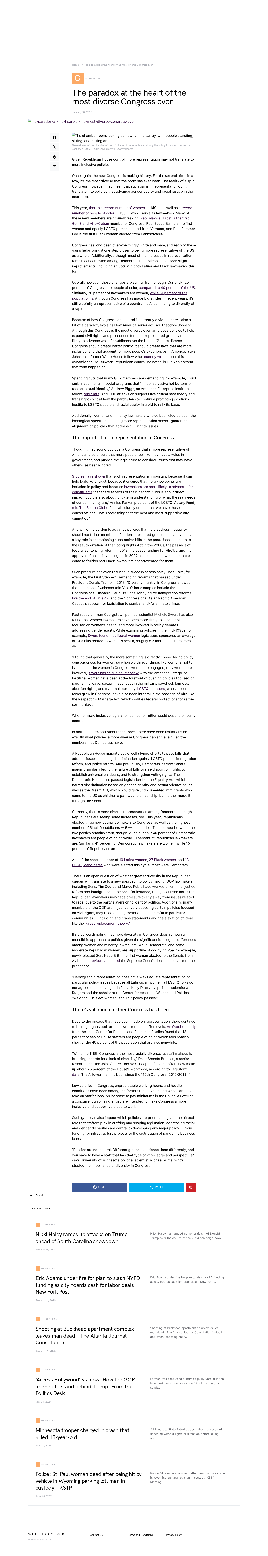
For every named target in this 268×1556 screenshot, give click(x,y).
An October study (181, 1026)
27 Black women (162, 860)
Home (75, 64)
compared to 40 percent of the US (167, 287)
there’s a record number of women (117, 208)
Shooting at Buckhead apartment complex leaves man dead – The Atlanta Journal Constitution (85, 1336)
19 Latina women (133, 860)
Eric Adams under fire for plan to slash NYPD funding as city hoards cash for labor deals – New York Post (88, 1285)
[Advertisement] (134, 25)
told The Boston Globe (90, 507)
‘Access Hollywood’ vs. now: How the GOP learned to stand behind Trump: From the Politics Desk (85, 1387)
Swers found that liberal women (114, 635)
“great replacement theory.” (107, 923)
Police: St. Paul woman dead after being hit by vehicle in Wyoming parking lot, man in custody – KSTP (89, 1481)
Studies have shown (88, 476)
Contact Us (96, 1534)
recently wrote (155, 356)
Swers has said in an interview (114, 673)
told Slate (91, 394)
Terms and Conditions (140, 1534)
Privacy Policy (174, 1534)
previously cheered (104, 960)
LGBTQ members (151, 688)
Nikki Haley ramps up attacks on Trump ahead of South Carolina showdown (81, 1238)
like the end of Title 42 (90, 598)
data (75, 1074)
